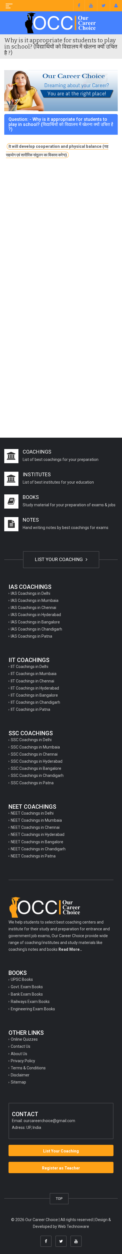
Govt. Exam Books (27, 987)
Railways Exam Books (30, 1001)
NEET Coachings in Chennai (35, 827)
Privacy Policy (23, 1061)
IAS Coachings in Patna (31, 636)
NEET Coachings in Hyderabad (37, 834)
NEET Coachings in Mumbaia (36, 820)
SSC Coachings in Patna (32, 783)
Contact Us (20, 1046)
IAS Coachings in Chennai (33, 607)
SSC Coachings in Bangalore (36, 768)
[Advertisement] (61, 235)
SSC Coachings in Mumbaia (35, 747)
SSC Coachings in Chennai (34, 754)
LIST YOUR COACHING (59, 559)
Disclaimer (20, 1075)
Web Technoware (73, 1226)
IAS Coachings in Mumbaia (34, 600)
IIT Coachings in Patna (30, 709)
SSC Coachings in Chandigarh (37, 775)
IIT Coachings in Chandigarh (35, 702)
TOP (59, 1198)
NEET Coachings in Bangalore (37, 842)
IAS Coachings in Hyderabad (36, 614)
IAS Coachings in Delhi (30, 593)
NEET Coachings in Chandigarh (38, 849)
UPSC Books (22, 979)
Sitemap (18, 1082)
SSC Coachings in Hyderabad (36, 761)
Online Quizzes (24, 1039)
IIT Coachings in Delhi (29, 666)
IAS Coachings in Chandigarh (36, 629)
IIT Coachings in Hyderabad (35, 688)
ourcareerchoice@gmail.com (49, 1120)
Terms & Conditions (28, 1068)
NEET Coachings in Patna (33, 856)
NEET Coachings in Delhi (32, 813)
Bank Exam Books (27, 994)
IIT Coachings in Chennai (32, 681)
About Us (19, 1053)
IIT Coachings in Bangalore (34, 695)
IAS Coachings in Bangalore (35, 622)
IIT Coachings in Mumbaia (33, 673)
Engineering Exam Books (33, 1009)
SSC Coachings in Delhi (31, 739)
